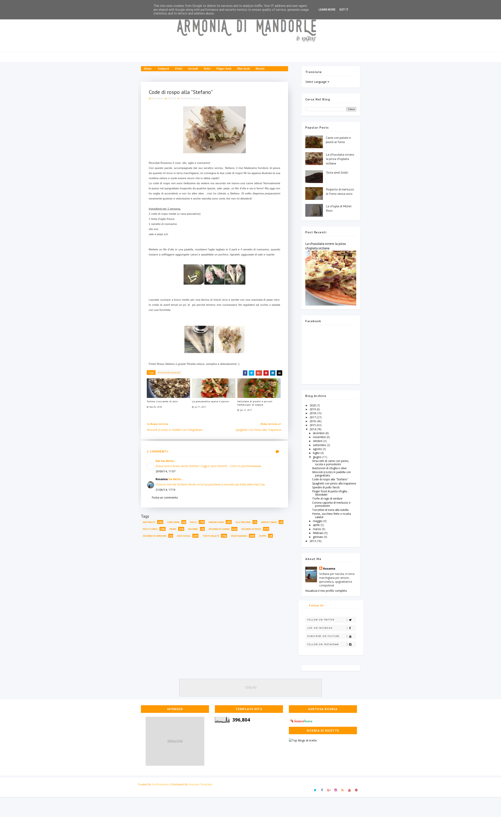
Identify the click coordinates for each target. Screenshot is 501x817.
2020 (313, 405)
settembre (320, 445)
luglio (316, 453)
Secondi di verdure (154, 535)
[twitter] (315, 790)
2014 (313, 429)
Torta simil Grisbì (337, 172)
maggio (318, 521)
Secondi (193, 68)
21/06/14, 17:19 (165, 489)
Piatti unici (150, 529)
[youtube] (349, 790)
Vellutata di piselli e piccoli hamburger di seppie (254, 403)
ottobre (318, 441)
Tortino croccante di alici (162, 401)
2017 (313, 417)
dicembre (319, 433)
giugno (317, 457)
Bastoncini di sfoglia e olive (329, 468)
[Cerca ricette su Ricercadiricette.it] (303, 740)
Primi (178, 68)
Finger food (223, 68)
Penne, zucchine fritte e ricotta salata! (331, 515)
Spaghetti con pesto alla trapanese (334, 483)
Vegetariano (239, 535)
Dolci (207, 68)
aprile (317, 525)
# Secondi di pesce (169, 372)
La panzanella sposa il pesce (210, 401)
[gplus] (329, 790)
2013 (313, 541)
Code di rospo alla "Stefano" (330, 479)
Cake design (151, 73)
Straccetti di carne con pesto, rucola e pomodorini (330, 462)
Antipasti (163, 68)
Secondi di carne (219, 529)
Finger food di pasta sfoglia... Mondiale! (330, 492)
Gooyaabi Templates (200, 784)
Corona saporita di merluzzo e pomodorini (331, 504)
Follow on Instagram (323, 644)
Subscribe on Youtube (323, 636)
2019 (313, 409)
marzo (317, 529)
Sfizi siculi (243, 68)
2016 (313, 421)
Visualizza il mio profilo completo (326, 590)
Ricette (260, 68)
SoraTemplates (160, 784)
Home (148, 68)
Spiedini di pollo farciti (326, 487)
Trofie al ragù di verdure (327, 498)
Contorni (173, 522)
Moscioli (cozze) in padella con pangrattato (331, 473)
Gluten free (243, 522)
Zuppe (262, 535)
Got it (343, 9)
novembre (320, 437)
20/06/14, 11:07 (165, 471)
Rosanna (162, 479)
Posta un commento (165, 497)
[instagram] (336, 790)
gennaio (318, 537)
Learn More (327, 9)
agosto (318, 449)
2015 (313, 425)
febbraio (318, 533)
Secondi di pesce (190, 98)
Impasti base (269, 522)
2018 (313, 413)
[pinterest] (356, 790)
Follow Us (316, 605)
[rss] (342, 790)
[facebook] (322, 790)
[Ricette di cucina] (301, 720)
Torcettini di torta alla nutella (330, 510)
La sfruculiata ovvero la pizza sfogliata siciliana (340, 158)
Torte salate (210, 535)
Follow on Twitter (320, 619)
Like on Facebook (319, 628)
